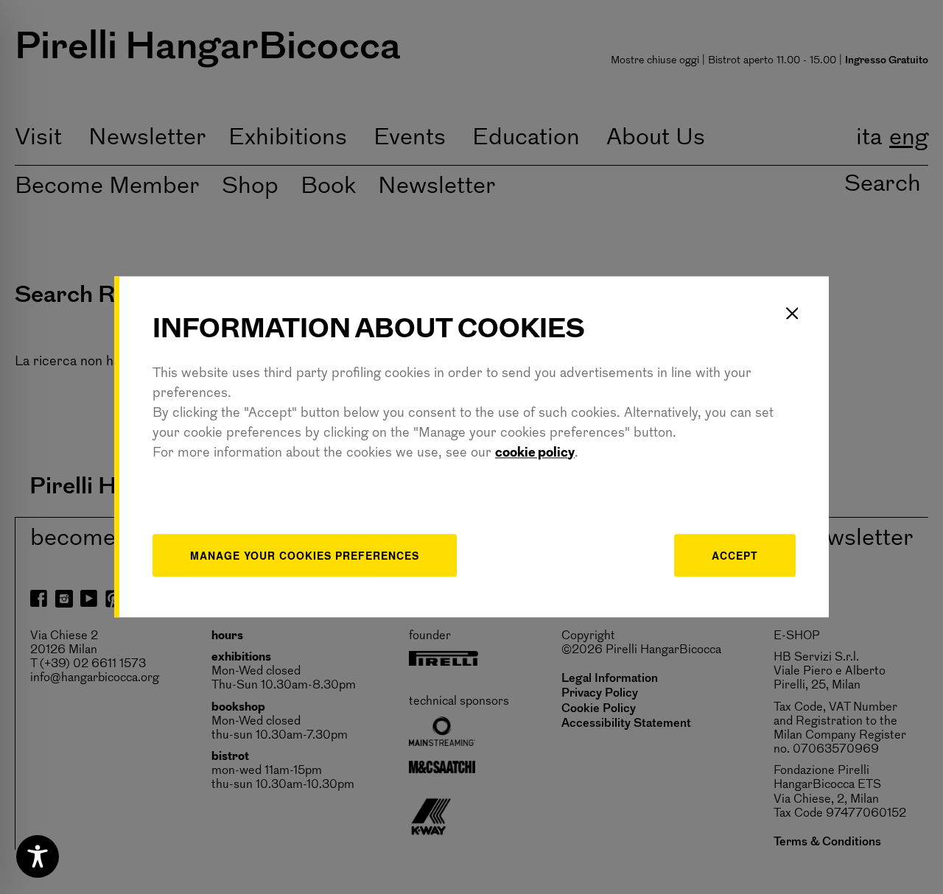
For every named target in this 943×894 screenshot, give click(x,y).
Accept (735, 555)
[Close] (792, 313)
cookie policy (535, 453)
